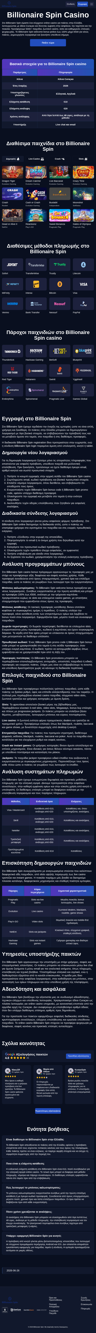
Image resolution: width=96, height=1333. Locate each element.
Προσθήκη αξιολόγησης (78, 1056)
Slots (81, 159)
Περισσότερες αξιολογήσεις (48, 1111)
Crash (58, 159)
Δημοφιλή (11, 159)
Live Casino (34, 159)
